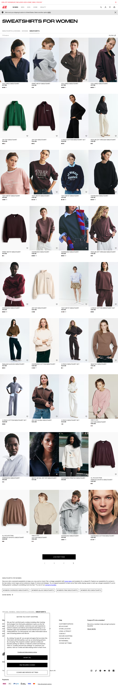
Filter (111, 35)
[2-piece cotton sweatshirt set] (73, 116)
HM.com (5, 612)
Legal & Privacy (65, 631)
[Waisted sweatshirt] (103, 340)
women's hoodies (50, 585)
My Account (63, 626)
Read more (91, 629)
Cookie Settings (65, 643)
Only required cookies (27, 665)
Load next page (59, 557)
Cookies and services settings (27, 672)
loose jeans (68, 581)
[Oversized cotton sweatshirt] (44, 340)
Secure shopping (65, 636)
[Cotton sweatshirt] (103, 396)
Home (35, 7)
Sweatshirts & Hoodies (25, 612)
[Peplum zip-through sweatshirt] (103, 116)
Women (15, 7)
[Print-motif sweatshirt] (44, 60)
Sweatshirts (41, 612)
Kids (28, 7)
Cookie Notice (64, 638)
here (49, 12)
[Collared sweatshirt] (15, 60)
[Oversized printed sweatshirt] (73, 454)
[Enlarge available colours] (33, 87)
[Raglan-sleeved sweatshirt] (15, 340)
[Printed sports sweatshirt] (103, 454)
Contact (62, 633)
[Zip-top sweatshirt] (15, 116)
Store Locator (65, 629)
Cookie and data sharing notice (27, 652)
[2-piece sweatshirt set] (73, 340)
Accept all (27, 657)
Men (22, 7)
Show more (6, 595)
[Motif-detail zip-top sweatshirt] (44, 454)
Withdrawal (63, 640)
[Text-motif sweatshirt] (15, 172)
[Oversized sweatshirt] (103, 172)
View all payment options (45, 684)
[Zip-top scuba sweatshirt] (44, 396)
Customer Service (66, 624)
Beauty (43, 7)
